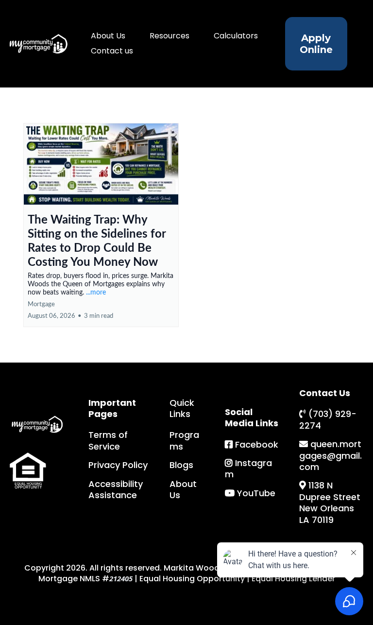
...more (96, 292)
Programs (184, 440)
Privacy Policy (118, 465)
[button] (101, 225)
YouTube (256, 493)
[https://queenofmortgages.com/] (38, 43)
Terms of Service (108, 440)
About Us (108, 35)
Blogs (181, 465)
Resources (169, 35)
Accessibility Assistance (115, 489)
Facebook (256, 444)
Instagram (248, 468)
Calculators (236, 35)
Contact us (112, 50)
